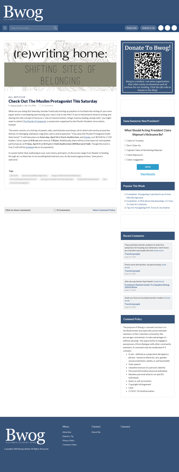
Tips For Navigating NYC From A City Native (148, 207)
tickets (87, 137)
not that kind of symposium (88, 179)
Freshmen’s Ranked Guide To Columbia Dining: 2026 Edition (147, 286)
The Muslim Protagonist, (35, 121)
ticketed (30, 147)
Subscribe (131, 27)
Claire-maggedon (135, 159)
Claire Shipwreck (135, 154)
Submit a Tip (148, 27)
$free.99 (14, 175)
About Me (96, 432)
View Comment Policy (104, 210)
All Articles (17, 97)
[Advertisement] (60, 198)
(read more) (158, 250)
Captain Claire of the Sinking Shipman (144, 150)
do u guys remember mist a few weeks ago (57, 179)
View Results (147, 174)
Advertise (67, 432)
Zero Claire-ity (134, 145)
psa (104, 179)
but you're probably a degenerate (35, 175)
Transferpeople (132, 254)
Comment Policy (70, 444)
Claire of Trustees (135, 140)
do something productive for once (23, 179)
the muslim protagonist (19, 183)
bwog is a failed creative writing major (66, 175)
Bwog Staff (16, 105)
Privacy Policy (68, 440)
